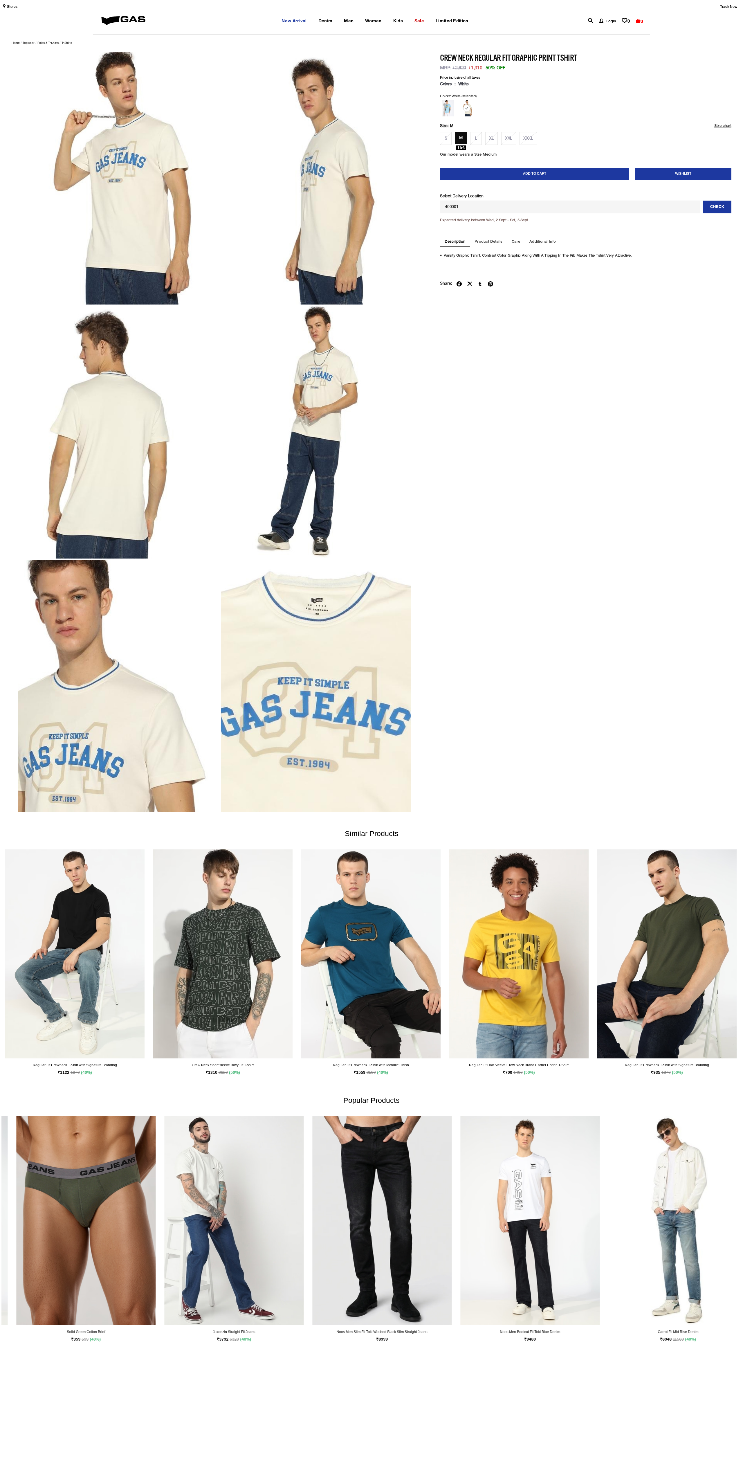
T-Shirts (67, 42)
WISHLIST (683, 174)
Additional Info (542, 242)
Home (16, 42)
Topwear (29, 42)
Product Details (488, 242)
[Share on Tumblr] (480, 283)
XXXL (528, 138)
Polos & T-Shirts (48, 42)
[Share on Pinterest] (490, 283)
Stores (12, 7)
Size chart (722, 126)
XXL (508, 138)
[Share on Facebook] (459, 283)
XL (491, 138)
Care (516, 242)
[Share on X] (469, 283)
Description (455, 242)
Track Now (728, 7)
